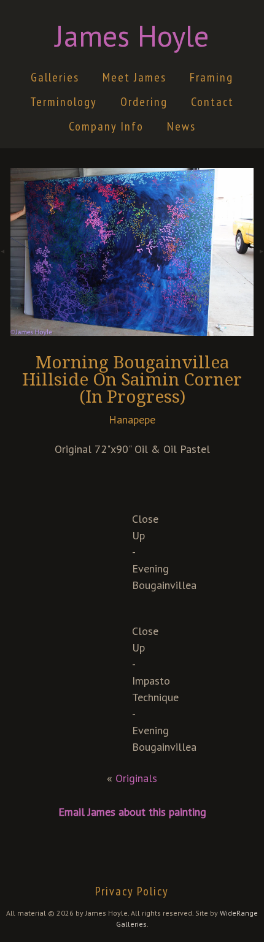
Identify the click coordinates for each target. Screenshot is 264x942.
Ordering (144, 102)
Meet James (134, 77)
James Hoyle (132, 36)
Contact (212, 102)
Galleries (55, 77)
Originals (136, 778)
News (181, 126)
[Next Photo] (259, 269)
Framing (211, 77)
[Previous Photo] (5, 269)
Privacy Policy (132, 891)
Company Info (106, 126)
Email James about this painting (132, 812)
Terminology (63, 102)
